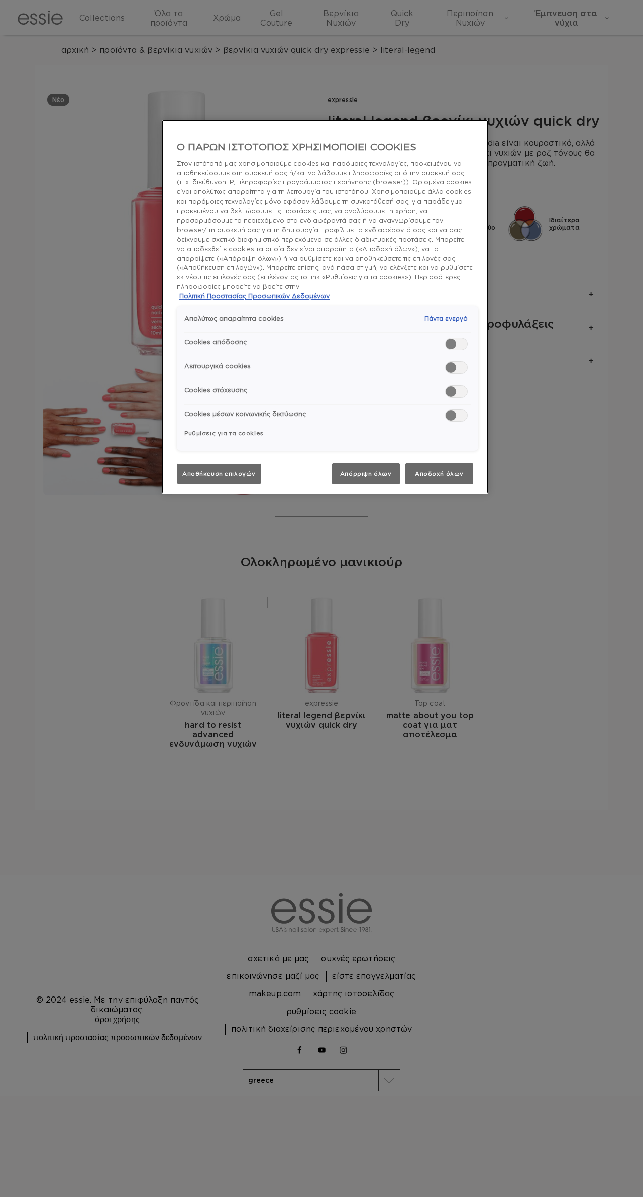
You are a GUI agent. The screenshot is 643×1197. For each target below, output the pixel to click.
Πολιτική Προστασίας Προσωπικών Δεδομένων (254, 296)
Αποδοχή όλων (439, 473)
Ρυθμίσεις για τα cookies (224, 433)
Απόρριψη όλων (365, 473)
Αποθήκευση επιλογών (219, 473)
